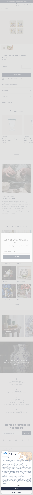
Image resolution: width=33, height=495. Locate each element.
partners (11, 457)
